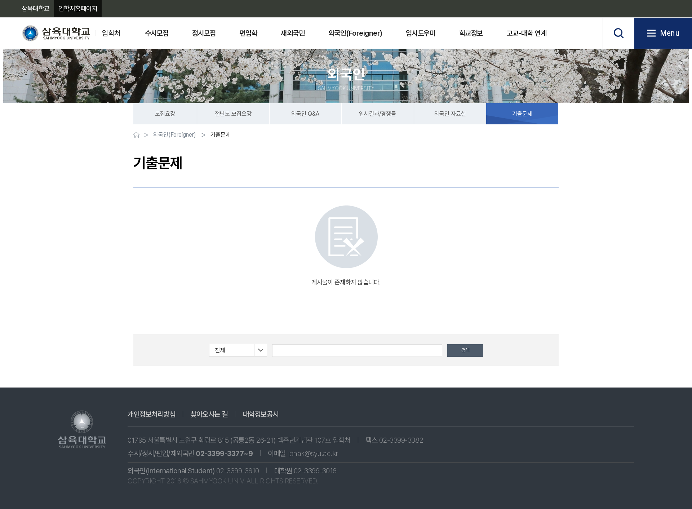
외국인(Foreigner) (174, 135)
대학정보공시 (261, 414)
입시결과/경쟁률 (377, 113)
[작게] (527, 135)
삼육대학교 (36, 8)
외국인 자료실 (450, 113)
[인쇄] (516, 135)
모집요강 (165, 113)
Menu (669, 33)
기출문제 (522, 113)
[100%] (540, 135)
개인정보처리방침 (151, 414)
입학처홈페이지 (78, 8)
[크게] (554, 135)
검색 (618, 33)
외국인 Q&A (305, 113)
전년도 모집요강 (233, 113)
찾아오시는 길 (209, 414)
